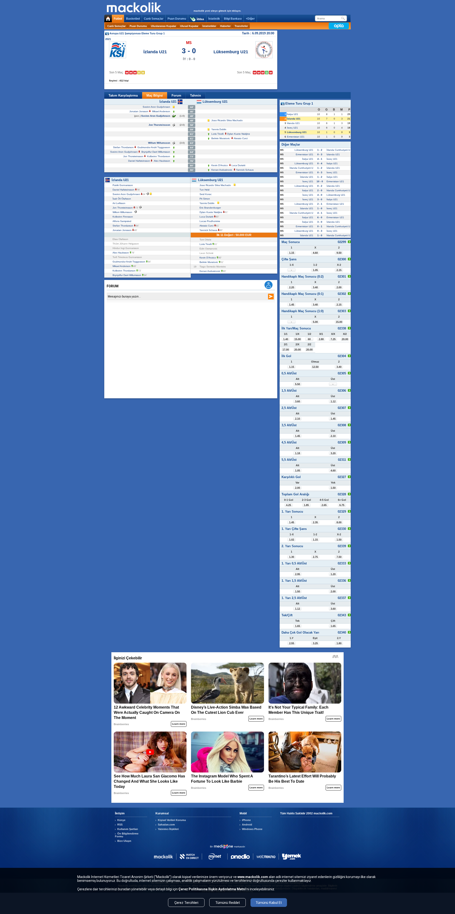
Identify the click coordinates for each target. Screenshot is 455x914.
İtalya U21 (292, 114)
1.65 (297, 626)
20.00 (345, 339)
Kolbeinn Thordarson (158, 156)
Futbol (118, 18)
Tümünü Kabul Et (269, 903)
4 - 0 (319, 195)
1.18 (297, 453)
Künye (121, 820)
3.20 (333, 453)
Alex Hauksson (162, 161)
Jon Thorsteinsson (159, 125)
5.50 (297, 384)
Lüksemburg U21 (231, 51)
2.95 (297, 574)
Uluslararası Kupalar (163, 26)
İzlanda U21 (155, 51)
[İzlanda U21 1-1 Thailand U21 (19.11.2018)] (139, 72)
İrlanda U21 (293, 123)
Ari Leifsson (120, 203)
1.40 (285, 339)
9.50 (339, 252)
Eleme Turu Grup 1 (298, 103)
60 (309, 339)
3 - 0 (319, 199)
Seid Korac (206, 194)
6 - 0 (319, 217)
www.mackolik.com (252, 877)
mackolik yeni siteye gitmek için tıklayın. (217, 10)
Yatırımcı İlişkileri (168, 829)
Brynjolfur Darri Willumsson (155, 152)
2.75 (315, 556)
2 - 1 (319, 204)
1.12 (333, 401)
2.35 (315, 522)
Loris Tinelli (217, 134)
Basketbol (133, 18)
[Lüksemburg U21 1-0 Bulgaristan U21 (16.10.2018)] (266, 72)
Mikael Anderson (161, 111)
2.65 (324, 505)
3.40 (315, 287)
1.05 (315, 270)
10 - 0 (320, 181)
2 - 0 (319, 190)
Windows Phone (252, 829)
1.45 (291, 304)
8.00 (339, 522)
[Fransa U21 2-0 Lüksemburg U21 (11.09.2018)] (258, 72)
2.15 (339, 270)
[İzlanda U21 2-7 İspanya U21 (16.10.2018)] (135, 72)
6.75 (341, 505)
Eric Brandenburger (211, 207)
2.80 (321, 339)
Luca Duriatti (238, 165)
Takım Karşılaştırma (123, 95)
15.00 (339, 321)
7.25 (333, 339)
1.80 (339, 643)
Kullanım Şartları (127, 829)
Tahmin (195, 95)
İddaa (200, 19)
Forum (176, 95)
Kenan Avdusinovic (221, 170)
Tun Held (205, 189)
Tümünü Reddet (227, 903)
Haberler (225, 26)
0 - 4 (319, 163)
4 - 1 (319, 159)
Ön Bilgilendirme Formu (126, 835)
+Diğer (250, 18)
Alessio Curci (241, 138)
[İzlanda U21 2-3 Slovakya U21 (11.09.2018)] (127, 72)
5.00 (315, 321)
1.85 (306, 505)
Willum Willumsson (159, 143)
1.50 (333, 487)
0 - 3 (319, 154)
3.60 (297, 401)
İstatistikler (209, 26)
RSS (120, 824)
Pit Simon (205, 198)
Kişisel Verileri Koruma (172, 820)
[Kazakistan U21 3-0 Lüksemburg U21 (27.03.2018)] (254, 72)
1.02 (291, 539)
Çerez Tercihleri (186, 903)
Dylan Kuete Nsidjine (238, 134)
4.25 (288, 505)
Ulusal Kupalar (189, 26)
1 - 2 (319, 150)
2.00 (339, 287)
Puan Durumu (177, 18)
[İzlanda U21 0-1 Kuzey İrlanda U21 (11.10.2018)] (131, 72)
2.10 (297, 418)
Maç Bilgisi (154, 95)
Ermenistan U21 (296, 136)
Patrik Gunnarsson (123, 185)
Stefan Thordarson (123, 147)
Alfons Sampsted (123, 221)
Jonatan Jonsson (138, 111)
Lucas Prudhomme (211, 221)
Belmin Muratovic (220, 138)
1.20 (333, 574)
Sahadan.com (166, 824)
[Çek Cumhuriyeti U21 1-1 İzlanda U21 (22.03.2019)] (143, 72)
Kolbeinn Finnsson (123, 216)
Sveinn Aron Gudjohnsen (156, 107)
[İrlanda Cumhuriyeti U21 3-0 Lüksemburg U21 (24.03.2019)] (271, 72)
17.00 (285, 349)
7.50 (339, 556)
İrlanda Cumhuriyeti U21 (340, 150)
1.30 (291, 556)
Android (247, 824)
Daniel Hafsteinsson (139, 161)
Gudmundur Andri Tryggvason (153, 147)
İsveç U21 (292, 127)
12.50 (315, 366)
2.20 (291, 287)
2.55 (291, 643)
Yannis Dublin (218, 129)
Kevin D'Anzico (219, 165)
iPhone (246, 820)
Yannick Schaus (245, 170)
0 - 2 (319, 186)
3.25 (315, 643)
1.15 (291, 252)
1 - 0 (319, 208)
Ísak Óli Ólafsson (122, 198)
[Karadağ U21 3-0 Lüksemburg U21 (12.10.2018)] (262, 72)
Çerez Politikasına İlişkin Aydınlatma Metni (212, 889)
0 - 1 (319, 226)
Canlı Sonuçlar (154, 18)
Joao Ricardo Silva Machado (227, 120)
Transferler (241, 26)
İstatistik (214, 18)
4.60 (315, 252)
